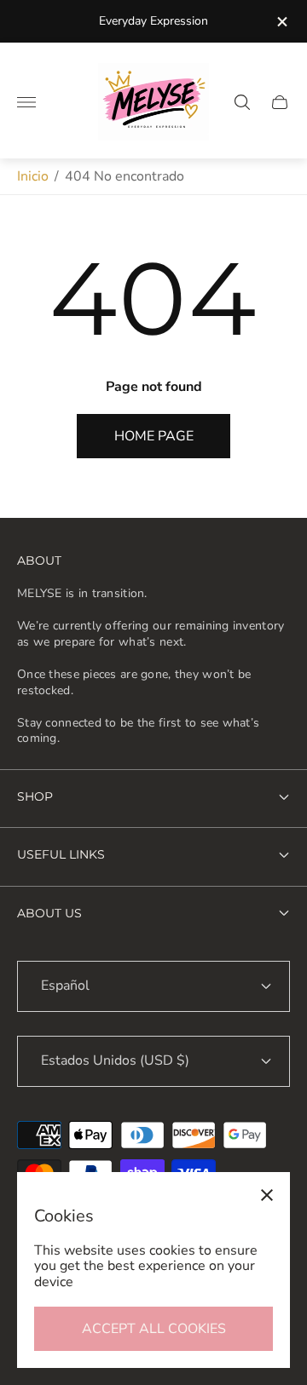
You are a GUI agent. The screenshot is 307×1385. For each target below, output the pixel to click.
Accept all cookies (154, 1328)
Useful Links (61, 854)
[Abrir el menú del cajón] (26, 102)
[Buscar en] (242, 102)
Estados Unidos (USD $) (115, 1060)
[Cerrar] (267, 1195)
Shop (35, 796)
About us (49, 913)
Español (65, 985)
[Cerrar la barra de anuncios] (281, 21)
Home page (154, 436)
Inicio (33, 176)
